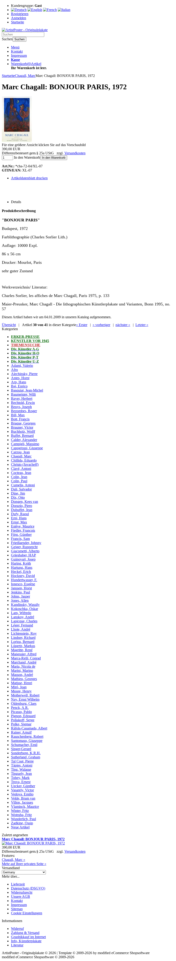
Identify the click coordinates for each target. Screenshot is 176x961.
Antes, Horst (20, 378)
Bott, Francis (20, 419)
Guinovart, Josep (23, 559)
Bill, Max (18, 415)
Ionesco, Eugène (23, 584)
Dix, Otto (18, 497)
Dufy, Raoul (20, 514)
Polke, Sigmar (21, 724)
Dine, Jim (18, 493)
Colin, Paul (19, 481)
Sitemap (17, 909)
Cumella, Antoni (23, 485)
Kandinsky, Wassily (25, 605)
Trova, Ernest (20, 782)
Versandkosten (74, 153)
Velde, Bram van (23, 798)
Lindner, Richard (23, 638)
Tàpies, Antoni (21, 765)
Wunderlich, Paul (23, 819)
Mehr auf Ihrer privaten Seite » (24, 864)
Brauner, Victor (22, 427)
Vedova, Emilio (22, 794)
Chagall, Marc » (13, 860)
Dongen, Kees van (24, 502)
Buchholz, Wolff (23, 431)
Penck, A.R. (20, 708)
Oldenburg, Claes (23, 703)
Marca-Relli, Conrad (26, 658)
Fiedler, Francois (23, 530)
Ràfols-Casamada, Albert (29, 728)
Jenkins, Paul (20, 592)
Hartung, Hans (21, 567)
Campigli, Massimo (25, 444)
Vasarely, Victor (22, 790)
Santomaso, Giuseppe (26, 741)
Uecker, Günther (23, 786)
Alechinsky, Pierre (24, 374)
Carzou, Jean (20, 452)
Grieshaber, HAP (23, 555)
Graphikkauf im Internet (28, 937)
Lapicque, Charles (24, 621)
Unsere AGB (20, 896)
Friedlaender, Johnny (26, 543)
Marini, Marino (22, 670)
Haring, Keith (21, 563)
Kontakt (17, 51)
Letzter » (141, 325)
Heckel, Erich (21, 572)
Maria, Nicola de (23, 666)
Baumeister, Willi (23, 394)
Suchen (19, 39)
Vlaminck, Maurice (25, 807)
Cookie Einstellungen (26, 913)
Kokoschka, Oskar (24, 609)
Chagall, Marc (21, 456)
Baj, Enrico (19, 386)
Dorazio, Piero (21, 506)
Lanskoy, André (22, 617)
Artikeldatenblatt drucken (29, 178)
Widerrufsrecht (21, 892)
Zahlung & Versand (25, 933)
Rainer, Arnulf (21, 732)
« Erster (81, 325)
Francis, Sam (20, 539)
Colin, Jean (19, 477)
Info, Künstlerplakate (26, 941)
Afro (14, 370)
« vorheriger (101, 325)
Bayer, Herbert (21, 398)
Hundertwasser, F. (24, 580)
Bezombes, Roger (24, 411)
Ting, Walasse (21, 769)
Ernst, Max (19, 522)
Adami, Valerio (22, 366)
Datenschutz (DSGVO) (28, 888)
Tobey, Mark (20, 778)
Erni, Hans (19, 518)
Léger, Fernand (22, 625)
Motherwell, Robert (25, 695)
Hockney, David (23, 576)
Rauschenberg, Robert (27, 736)
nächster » (123, 325)
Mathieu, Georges (24, 679)
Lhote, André (20, 629)
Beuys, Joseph (21, 407)
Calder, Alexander (24, 440)
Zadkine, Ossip (22, 823)
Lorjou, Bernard (22, 642)
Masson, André (22, 675)
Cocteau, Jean (21, 473)
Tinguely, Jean (21, 774)
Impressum (19, 55)
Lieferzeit (18, 884)
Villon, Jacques (22, 802)
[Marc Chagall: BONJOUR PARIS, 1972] (17, 141)
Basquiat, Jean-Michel (27, 390)
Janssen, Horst (21, 588)
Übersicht (9, 325)
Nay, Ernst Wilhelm (25, 699)
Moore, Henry (21, 691)
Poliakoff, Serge (22, 720)
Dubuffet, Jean (21, 510)
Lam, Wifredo (21, 613)
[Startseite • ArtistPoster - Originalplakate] (25, 30)
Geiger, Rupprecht (24, 547)
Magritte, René (22, 650)
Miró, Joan (19, 687)
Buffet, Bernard (22, 436)
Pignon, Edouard (23, 716)
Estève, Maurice (22, 526)
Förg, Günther (21, 534)
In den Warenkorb (53, 157)
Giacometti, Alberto (25, 551)
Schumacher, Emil (24, 745)
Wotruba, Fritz (21, 815)
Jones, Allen (20, 600)
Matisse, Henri (21, 683)
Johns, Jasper (20, 596)
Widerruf (17, 929)
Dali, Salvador (21, 489)
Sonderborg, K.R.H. (26, 753)
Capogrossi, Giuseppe (27, 448)
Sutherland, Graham (25, 757)
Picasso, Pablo (21, 712)
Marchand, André (23, 662)
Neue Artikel (20, 827)
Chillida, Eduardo (24, 460)
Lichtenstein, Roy (24, 633)
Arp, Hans (18, 382)
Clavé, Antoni (21, 469)
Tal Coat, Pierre (22, 761)
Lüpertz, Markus (23, 646)
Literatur (17, 945)
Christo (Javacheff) (24, 464)
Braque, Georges (23, 423)
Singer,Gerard (21, 749)
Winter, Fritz (20, 811)
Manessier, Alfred (23, 654)
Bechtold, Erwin (23, 403)
